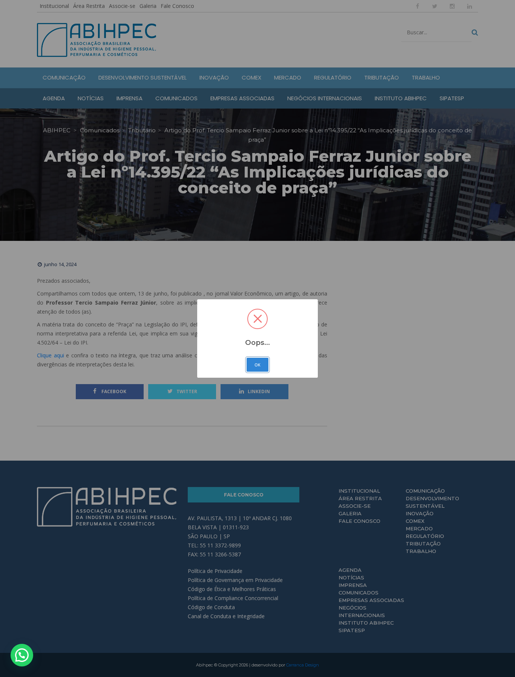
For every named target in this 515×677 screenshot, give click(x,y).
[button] (22, 655)
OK (257, 365)
